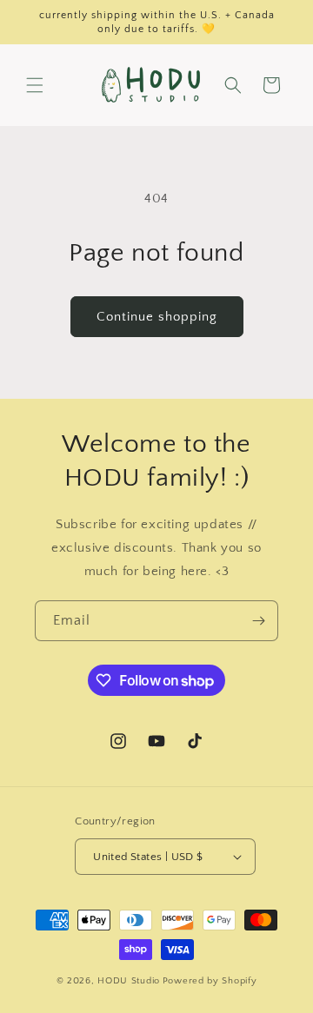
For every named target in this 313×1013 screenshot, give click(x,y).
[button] (35, 85)
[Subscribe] (258, 620)
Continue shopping (157, 316)
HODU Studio (128, 981)
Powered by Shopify (210, 981)
